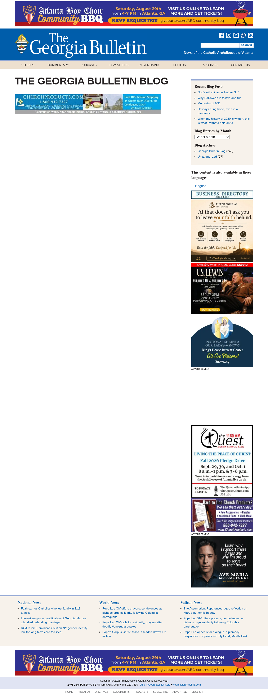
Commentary (58, 65)
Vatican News (191, 602)
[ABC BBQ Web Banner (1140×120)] (134, 25)
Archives (210, 65)
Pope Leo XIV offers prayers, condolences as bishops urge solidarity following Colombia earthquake (132, 612)
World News (109, 602)
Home (69, 691)
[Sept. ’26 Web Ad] (222, 366)
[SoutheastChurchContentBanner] (88, 113)
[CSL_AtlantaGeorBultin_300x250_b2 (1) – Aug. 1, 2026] (222, 313)
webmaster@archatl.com (187, 684)
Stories (27, 65)
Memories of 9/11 (209, 103)
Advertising (149, 65)
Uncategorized (207, 156)
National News (29, 602)
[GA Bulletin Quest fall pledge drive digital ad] (222, 496)
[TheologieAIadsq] (222, 260)
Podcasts (89, 65)
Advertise (180, 691)
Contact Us (240, 65)
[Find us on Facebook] (221, 35)
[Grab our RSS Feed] (250, 35)
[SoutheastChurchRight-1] (222, 531)
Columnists (121, 691)
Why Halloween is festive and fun (219, 98)
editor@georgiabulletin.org (155, 684)
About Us (84, 691)
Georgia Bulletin (81, 45)
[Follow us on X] (228, 35)
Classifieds (119, 65)
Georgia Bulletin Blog (211, 151)
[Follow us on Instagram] (236, 35)
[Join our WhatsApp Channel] (243, 35)
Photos (179, 65)
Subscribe (160, 691)
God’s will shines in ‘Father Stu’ (218, 92)
